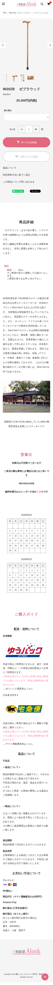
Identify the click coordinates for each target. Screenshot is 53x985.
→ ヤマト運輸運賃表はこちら (18, 744)
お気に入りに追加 (29, 156)
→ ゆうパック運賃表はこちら (18, 688)
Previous (3, 45)
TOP (4, 13)
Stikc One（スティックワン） (20, 13)
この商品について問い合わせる (18, 182)
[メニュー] (3, 4)
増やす (35, 129)
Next (50, 45)
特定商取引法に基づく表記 (16, 175)
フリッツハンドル (41, 13)
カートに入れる (29, 142)
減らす (21, 129)
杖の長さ (8, 110)
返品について (9, 168)
